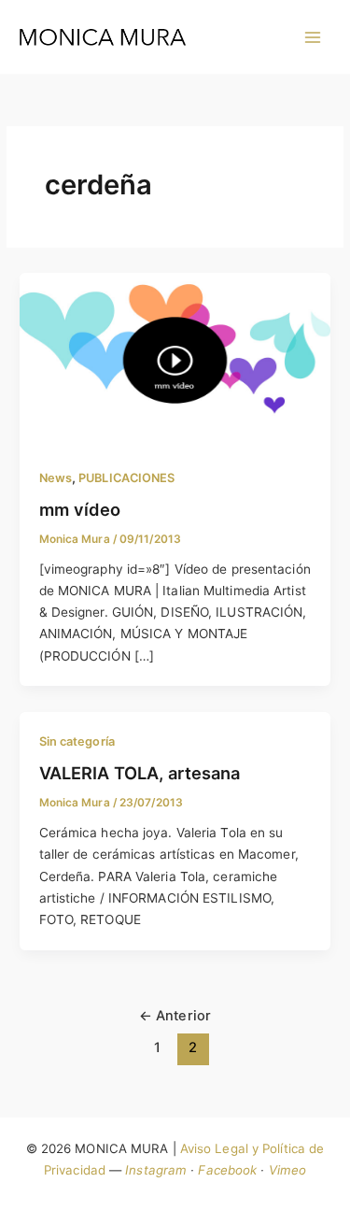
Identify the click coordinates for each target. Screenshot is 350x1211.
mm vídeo (79, 509)
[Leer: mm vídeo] (175, 358)
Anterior (175, 1015)
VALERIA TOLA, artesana (139, 772)
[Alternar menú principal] (313, 37)
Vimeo (288, 1169)
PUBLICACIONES (126, 478)
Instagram (156, 1169)
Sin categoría (77, 741)
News (55, 478)
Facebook (227, 1169)
